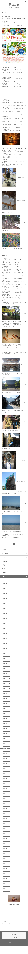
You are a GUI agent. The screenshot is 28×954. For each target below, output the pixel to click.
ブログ (3, 576)
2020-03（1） (6, 736)
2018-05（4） (6, 788)
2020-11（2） (6, 716)
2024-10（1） (6, 611)
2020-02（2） (6, 738)
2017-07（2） (6, 813)
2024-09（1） (6, 613)
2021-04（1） (6, 703)
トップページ (5, 549)
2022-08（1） (6, 666)
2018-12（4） (6, 771)
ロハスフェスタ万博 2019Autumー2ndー (13, 18)
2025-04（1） (6, 601)
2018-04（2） (6, 791)
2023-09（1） (6, 636)
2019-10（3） (6, 748)
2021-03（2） (6, 706)
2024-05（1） (6, 618)
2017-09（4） (6, 808)
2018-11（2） (6, 773)
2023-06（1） (6, 643)
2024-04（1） (6, 621)
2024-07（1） (6, 616)
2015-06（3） (6, 876)
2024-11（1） (6, 608)
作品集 (3, 565)
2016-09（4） (6, 838)
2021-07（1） (6, 696)
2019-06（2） (6, 758)
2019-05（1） (6, 761)
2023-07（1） (6, 641)
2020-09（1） (6, 721)
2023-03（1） (6, 651)
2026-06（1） (6, 583)
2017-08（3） (6, 811)
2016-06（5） (6, 846)
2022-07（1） (6, 668)
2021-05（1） (6, 701)
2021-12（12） (6, 686)
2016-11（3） (6, 833)
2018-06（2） (6, 786)
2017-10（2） (6, 806)
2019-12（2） (6, 743)
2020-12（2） (6, 713)
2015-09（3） (6, 868)
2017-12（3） (6, 801)
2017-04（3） (6, 821)
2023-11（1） (6, 631)
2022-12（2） (6, 656)
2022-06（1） (6, 671)
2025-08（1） (6, 596)
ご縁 (3, 96)
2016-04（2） (6, 851)
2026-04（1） (6, 586)
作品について (5, 561)
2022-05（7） (6, 673)
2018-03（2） (6, 793)
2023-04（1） (6, 648)
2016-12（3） (6, 831)
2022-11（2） (6, 658)
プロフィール (5, 568)
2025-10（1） (6, 593)
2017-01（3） (6, 828)
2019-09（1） (6, 751)
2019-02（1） (6, 766)
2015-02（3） (6, 886)
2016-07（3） (6, 843)
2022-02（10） (6, 681)
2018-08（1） (6, 781)
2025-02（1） (6, 603)
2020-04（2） (6, 733)
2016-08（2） (6, 841)
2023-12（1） (6, 628)
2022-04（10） (6, 676)
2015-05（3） (6, 878)
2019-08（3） (6, 753)
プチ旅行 (4, 255)
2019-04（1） (6, 763)
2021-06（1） (6, 698)
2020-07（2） (6, 726)
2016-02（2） (6, 856)
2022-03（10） (6, 678)
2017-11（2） (6, 803)
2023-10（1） (6, 633)
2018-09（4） (6, 778)
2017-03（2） (6, 823)
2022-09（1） (6, 663)
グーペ (15, 945)
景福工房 (14, 4)
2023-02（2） (6, 653)
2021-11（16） (6, 688)
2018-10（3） (6, 776)
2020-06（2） (6, 728)
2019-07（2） (6, 756)
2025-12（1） (6, 591)
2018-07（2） (6, 783)
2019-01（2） (6, 768)
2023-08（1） (6, 638)
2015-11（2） (6, 863)
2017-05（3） (6, 818)
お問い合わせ (5, 553)
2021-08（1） (6, 693)
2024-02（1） (6, 623)
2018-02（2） (6, 796)
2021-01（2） (6, 711)
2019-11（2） (6, 746)
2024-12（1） (6, 606)
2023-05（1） (6, 646)
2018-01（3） (6, 798)
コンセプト (4, 557)
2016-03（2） (6, 853)
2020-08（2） (6, 723)
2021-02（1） (6, 708)
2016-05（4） (6, 848)
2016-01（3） (6, 858)
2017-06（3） (6, 816)
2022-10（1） (6, 661)
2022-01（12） (6, 683)
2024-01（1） (6, 626)
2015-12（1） (6, 861)
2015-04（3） (6, 881)
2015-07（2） (6, 873)
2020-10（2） (6, 718)
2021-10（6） (6, 691)
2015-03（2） (6, 883)
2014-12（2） (6, 891)
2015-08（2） (6, 871)
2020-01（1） (6, 741)
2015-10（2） (6, 866)
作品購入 (4, 572)
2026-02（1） (6, 588)
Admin (19, 945)
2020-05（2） (6, 731)
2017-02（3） (6, 826)
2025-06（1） (6, 598)
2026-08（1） (6, 581)
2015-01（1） (6, 888)
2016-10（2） (6, 836)
